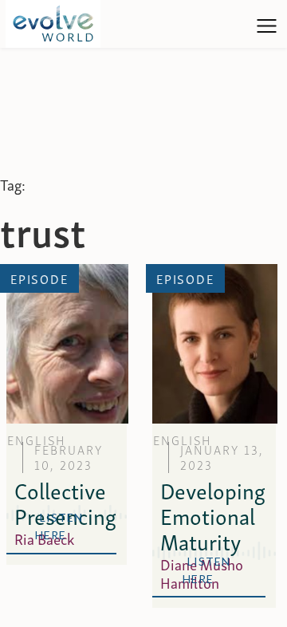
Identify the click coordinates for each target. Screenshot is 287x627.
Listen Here (61, 526)
